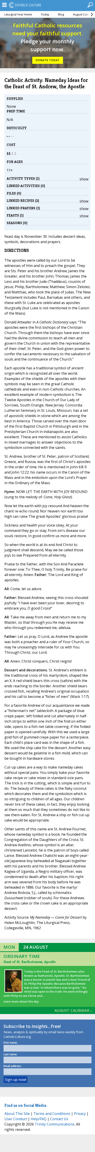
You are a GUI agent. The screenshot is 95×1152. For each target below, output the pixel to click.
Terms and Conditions (52, 1113)
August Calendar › (73, 1010)
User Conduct (15, 1118)
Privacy (80, 1113)
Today (45, 14)
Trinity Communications (54, 1124)
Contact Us (59, 1118)
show (84, 179)
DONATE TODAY (47, 60)
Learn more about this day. (21, 1001)
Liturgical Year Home (18, 14)
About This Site (17, 1113)
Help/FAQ (38, 1118)
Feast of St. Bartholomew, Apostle (29, 961)
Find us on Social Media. (25, 1105)
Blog (61, 14)
